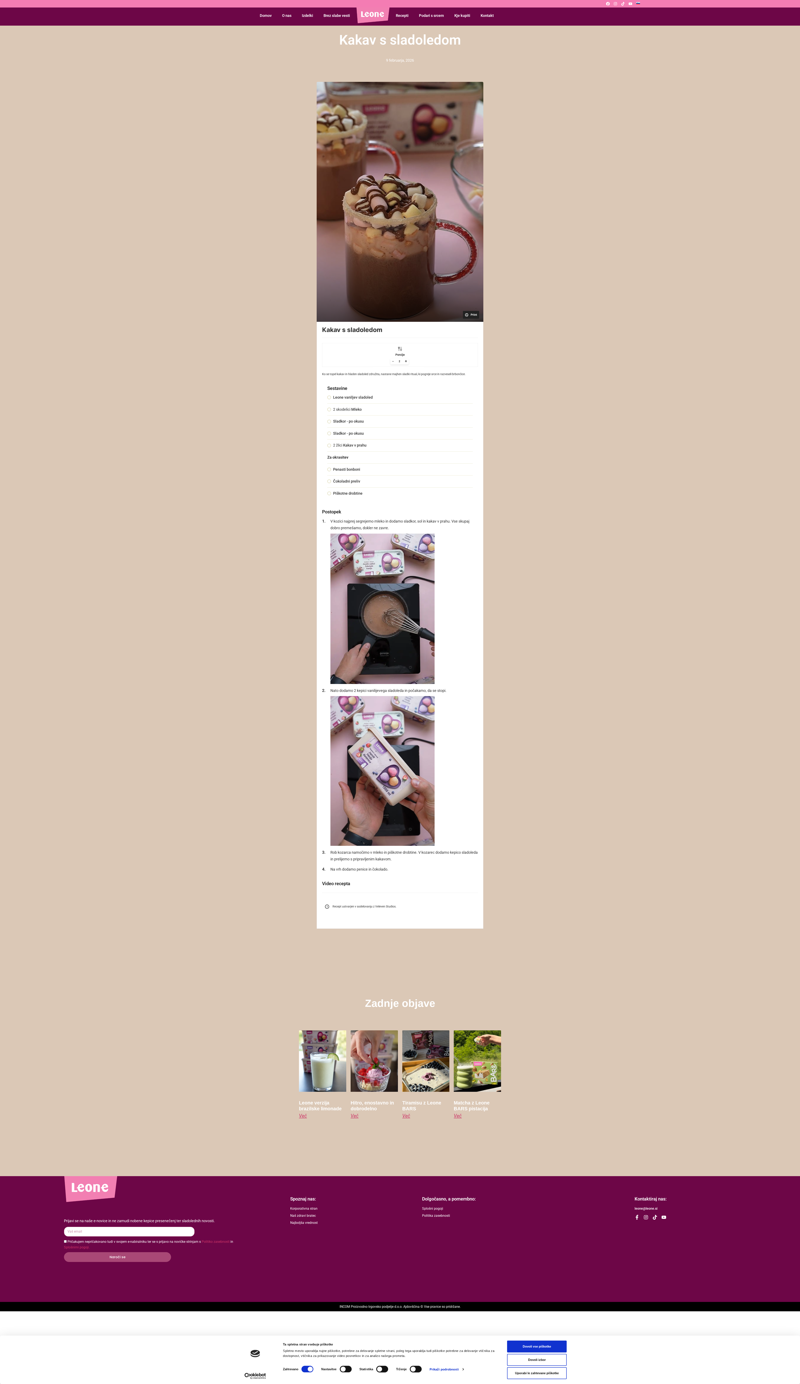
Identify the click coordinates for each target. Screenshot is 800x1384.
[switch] (346, 1369)
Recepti (402, 15)
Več (303, 1115)
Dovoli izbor (537, 1360)
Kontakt (487, 15)
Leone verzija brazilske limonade (320, 1105)
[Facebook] (608, 3)
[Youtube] (630, 3)
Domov (266, 15)
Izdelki (307, 15)
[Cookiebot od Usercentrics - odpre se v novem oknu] (255, 1376)
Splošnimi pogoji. (77, 1247)
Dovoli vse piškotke (537, 1346)
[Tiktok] (623, 3)
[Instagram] (615, 3)
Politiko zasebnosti (216, 1242)
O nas (286, 15)
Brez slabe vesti (337, 15)
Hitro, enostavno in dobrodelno (372, 1105)
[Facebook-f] (637, 1217)
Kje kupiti (462, 15)
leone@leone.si (646, 1209)
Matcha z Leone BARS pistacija (472, 1105)
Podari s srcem (431, 15)
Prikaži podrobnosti (444, 1369)
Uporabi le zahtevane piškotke (537, 1373)
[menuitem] (638, 3)
